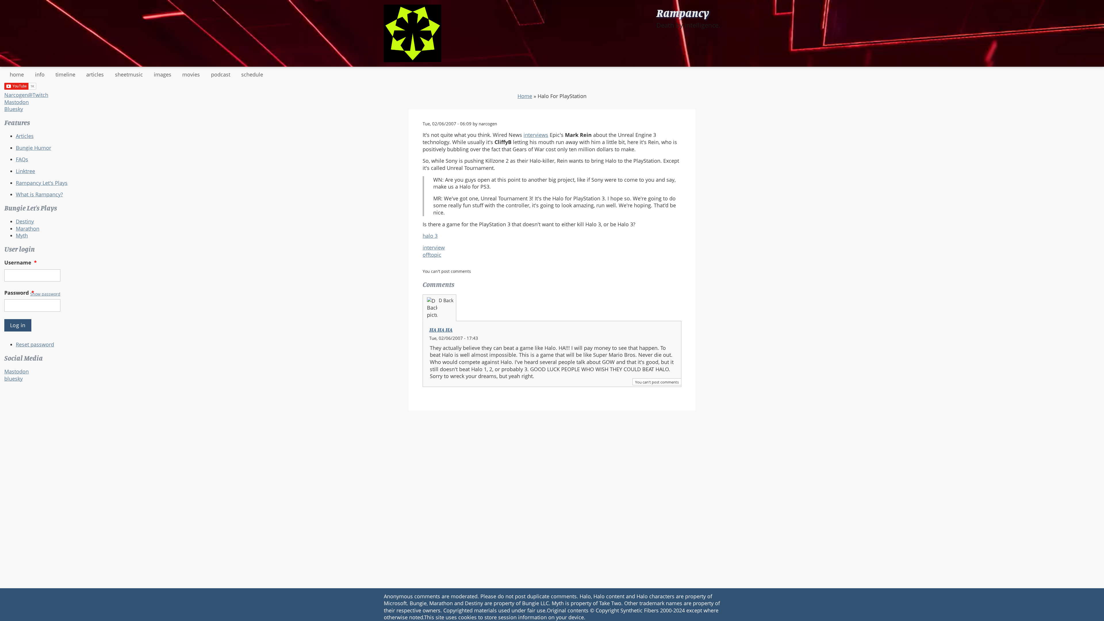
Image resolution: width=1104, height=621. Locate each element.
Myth (22, 235)
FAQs (22, 159)
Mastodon (16, 102)
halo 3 (430, 235)
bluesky (13, 378)
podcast (220, 74)
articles (95, 74)
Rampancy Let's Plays (42, 182)
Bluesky (13, 109)
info (40, 74)
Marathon (27, 228)
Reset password (35, 344)
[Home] (412, 33)
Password (19, 292)
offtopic (432, 254)
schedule (252, 74)
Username (20, 262)
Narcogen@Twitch (26, 94)
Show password (45, 294)
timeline (65, 74)
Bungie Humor (33, 147)
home (17, 74)
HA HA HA (441, 329)
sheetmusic (129, 74)
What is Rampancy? (39, 194)
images (162, 74)
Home (525, 96)
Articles (25, 136)
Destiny (25, 221)
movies (191, 74)
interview (434, 247)
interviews (536, 134)
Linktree (25, 171)
